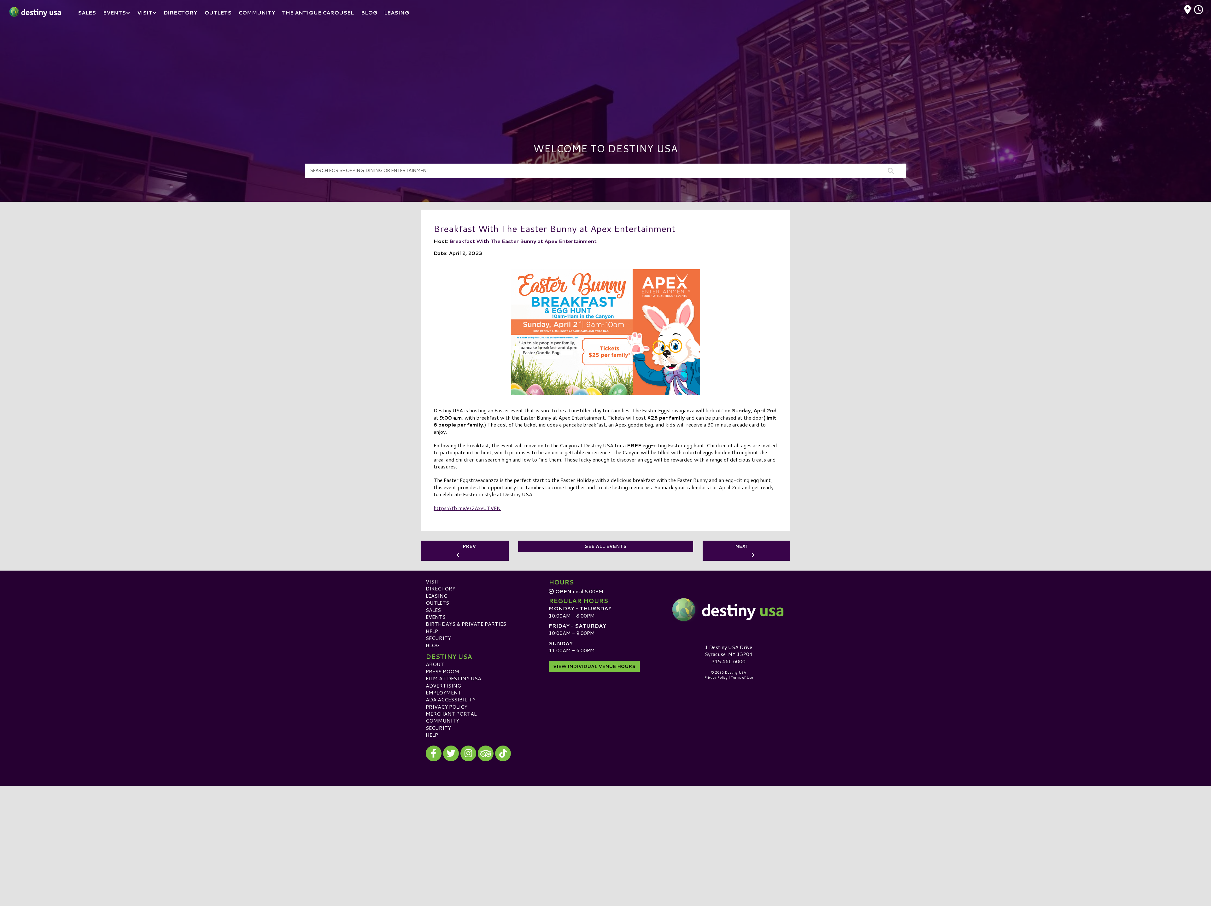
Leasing (437, 595)
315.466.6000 (728, 661)
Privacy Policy (446, 706)
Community (442, 720)
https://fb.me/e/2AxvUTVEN (467, 508)
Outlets (437, 602)
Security (438, 638)
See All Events (606, 546)
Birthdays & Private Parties (466, 623)
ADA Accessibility (451, 699)
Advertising (443, 685)
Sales (433, 609)
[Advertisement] (605, 72)
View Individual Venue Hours (594, 666)
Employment (443, 692)
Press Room (442, 671)
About (435, 664)
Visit (433, 581)
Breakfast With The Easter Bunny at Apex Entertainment (523, 241)
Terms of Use (742, 677)
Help (432, 631)
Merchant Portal (451, 713)
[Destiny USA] (728, 609)
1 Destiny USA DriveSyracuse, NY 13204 (728, 650)
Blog (433, 645)
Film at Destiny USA (453, 678)
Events (436, 616)
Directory (440, 588)
